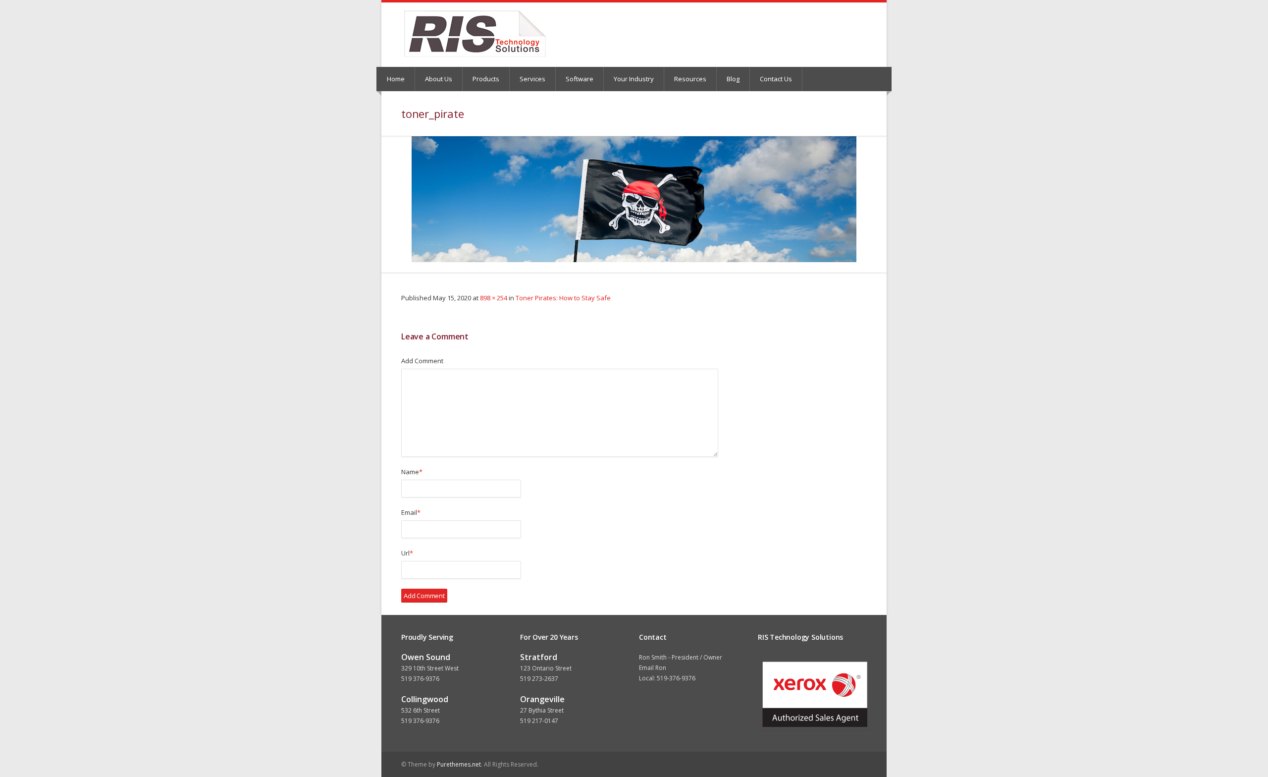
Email (411, 512)
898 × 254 (493, 297)
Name (412, 471)
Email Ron (652, 668)
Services (532, 78)
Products (486, 78)
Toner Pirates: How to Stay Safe (563, 297)
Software (579, 78)
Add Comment (422, 360)
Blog (733, 78)
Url (407, 553)
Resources (690, 78)
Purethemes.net (459, 764)
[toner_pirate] (634, 199)
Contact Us (776, 78)
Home (396, 78)
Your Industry (634, 78)
